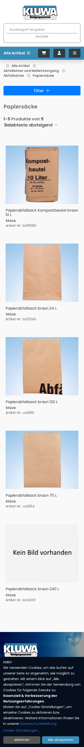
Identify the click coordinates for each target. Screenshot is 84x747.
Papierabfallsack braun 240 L (32, 589)
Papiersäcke (43, 75)
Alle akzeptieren (61, 739)
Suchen (42, 36)
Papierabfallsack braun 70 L (31, 495)
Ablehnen (22, 739)
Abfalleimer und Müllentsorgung (31, 70)
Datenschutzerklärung (38, 723)
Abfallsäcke (14, 75)
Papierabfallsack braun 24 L (31, 308)
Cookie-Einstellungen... (21, 730)
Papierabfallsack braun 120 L (32, 402)
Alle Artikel (20, 65)
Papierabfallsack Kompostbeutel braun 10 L (42, 212)
